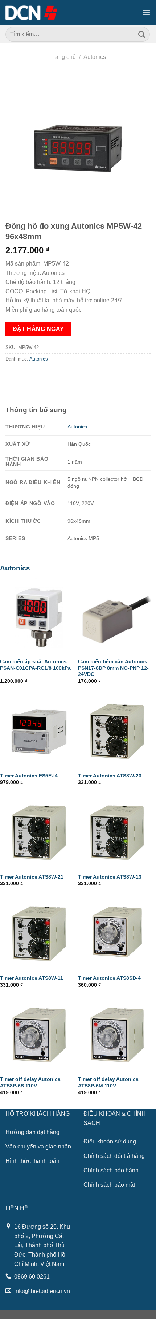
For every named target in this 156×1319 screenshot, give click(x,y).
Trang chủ (63, 57)
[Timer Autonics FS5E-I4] (39, 729)
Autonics (94, 57)
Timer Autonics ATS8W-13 (109, 877)
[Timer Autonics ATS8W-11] (39, 932)
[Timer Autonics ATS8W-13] (117, 831)
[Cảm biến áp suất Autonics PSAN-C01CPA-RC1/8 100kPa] (39, 615)
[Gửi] (142, 34)
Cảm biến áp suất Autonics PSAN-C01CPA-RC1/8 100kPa (35, 665)
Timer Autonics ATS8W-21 (31, 877)
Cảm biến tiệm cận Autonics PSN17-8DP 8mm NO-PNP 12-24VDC (113, 668)
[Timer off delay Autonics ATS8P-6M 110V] (117, 1033)
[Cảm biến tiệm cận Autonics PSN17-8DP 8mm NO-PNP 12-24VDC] (117, 615)
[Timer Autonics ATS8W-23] (117, 729)
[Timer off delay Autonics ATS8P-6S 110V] (39, 1033)
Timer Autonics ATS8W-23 (109, 776)
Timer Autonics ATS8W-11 (31, 978)
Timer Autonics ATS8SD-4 (109, 978)
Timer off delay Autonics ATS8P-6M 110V (108, 1083)
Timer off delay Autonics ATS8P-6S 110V (30, 1083)
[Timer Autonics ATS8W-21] (39, 831)
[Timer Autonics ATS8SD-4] (117, 932)
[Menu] (146, 12)
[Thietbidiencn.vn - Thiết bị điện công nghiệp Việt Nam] (31, 12)
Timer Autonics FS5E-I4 (29, 776)
